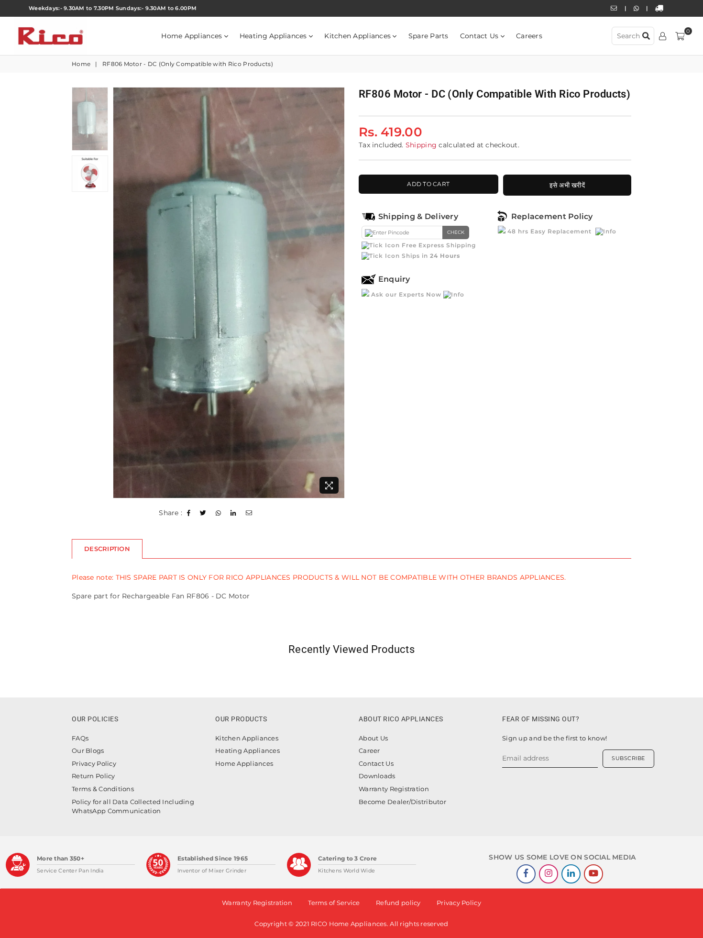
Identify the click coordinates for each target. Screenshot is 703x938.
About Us (373, 738)
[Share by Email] (249, 513)
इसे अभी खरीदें (567, 185)
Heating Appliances (274, 36)
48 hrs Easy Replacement (549, 231)
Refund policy (398, 902)
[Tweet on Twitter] (203, 513)
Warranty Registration (394, 789)
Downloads (377, 776)
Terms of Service (334, 902)
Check (455, 232)
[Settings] (662, 36)
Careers (529, 36)
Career (369, 750)
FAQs (80, 738)
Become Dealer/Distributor (402, 802)
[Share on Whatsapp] (218, 513)
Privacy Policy (94, 763)
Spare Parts (428, 36)
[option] (229, 293)
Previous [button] (121, 292)
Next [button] (336, 292)
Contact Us (480, 36)
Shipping (421, 145)
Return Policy (93, 776)
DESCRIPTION (107, 548)
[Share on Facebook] (189, 513)
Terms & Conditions (103, 789)
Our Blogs (88, 750)
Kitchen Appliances (358, 36)
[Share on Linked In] (233, 513)
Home (81, 63)
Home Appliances (192, 36)
